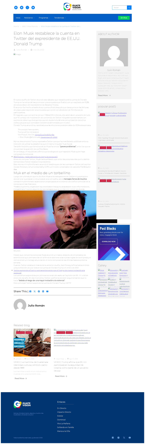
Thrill (109, 147)
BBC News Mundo (30, 26)
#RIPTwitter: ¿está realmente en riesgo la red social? (36, 157)
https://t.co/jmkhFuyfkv (44, 135)
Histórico (29, 332)
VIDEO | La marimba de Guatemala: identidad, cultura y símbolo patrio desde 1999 (31, 365)
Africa (102, 114)
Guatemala (20, 332)
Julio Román (21, 50)
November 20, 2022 (49, 137)
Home (16, 26)
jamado (18, 359)
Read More (19, 378)
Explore (103, 147)
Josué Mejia (60, 359)
